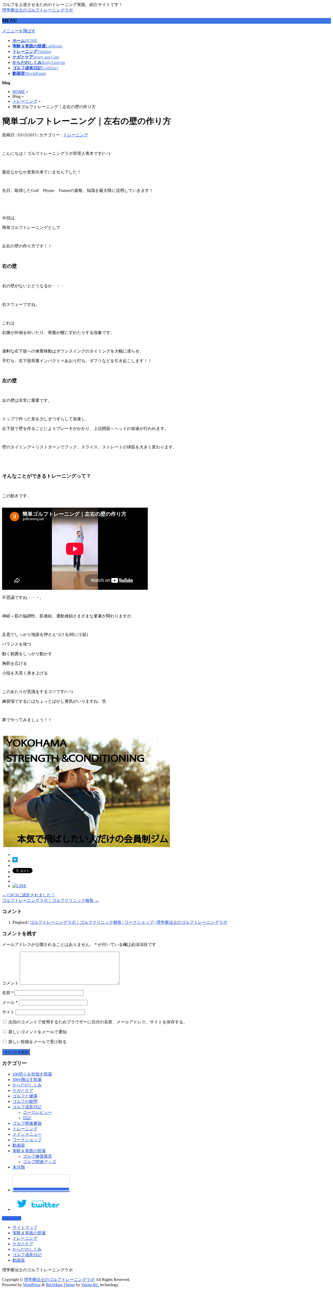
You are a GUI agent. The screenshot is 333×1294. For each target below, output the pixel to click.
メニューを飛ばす (18, 31)
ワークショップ (27, 1140)
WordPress (32, 1285)
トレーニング (24, 101)
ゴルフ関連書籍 (27, 1123)
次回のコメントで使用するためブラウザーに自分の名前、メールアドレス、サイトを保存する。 (97, 1022)
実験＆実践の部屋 (29, 1151)
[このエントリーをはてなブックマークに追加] (15, 861)
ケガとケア (22, 1090)
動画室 (18, 1145)
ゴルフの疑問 (24, 1101)
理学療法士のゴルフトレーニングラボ (37, 10)
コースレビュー (37, 1112)
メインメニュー (27, 1134)
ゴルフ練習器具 (37, 1156)
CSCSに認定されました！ (28, 895)
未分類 (18, 1167)
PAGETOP (11, 1218)
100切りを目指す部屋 (32, 1074)
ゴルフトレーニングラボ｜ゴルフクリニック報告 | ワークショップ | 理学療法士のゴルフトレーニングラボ (128, 922)
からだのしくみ (27, 1085)
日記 (27, 1118)
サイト (8, 1012)
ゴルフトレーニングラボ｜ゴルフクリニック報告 (50, 900)
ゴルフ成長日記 (27, 1107)
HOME (18, 91)
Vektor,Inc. (90, 1285)
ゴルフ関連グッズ (39, 1161)
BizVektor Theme (60, 1285)
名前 (8, 993)
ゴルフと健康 (24, 1096)
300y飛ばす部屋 (27, 1079)
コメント (10, 983)
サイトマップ (24, 1227)
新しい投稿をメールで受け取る (37, 1042)
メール (10, 1002)
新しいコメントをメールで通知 (37, 1032)
